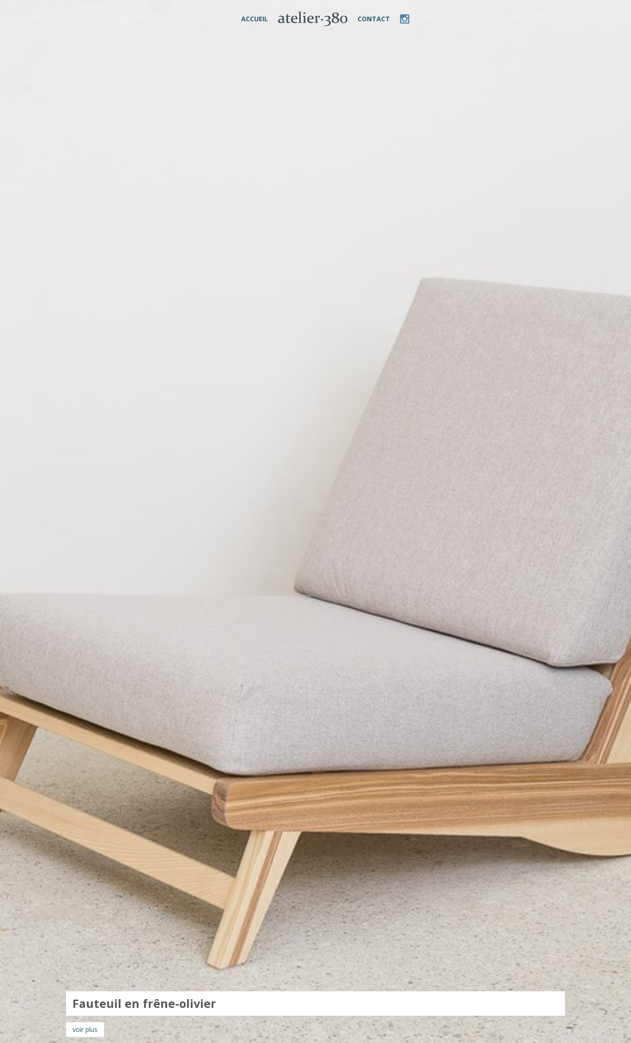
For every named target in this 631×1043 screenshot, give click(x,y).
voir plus (85, 1029)
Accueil (254, 18)
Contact (374, 18)
